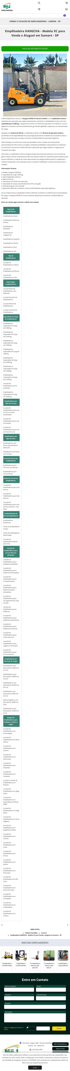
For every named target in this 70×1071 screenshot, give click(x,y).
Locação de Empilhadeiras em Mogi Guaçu (11, 791)
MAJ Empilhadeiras (60, 1044)
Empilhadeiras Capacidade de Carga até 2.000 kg (10, 394)
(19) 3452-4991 (37, 1050)
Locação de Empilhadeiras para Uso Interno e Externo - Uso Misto (11, 505)
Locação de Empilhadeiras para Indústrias (9, 609)
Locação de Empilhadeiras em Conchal (9, 836)
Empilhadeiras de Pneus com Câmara (11, 453)
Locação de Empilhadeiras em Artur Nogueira (11, 819)
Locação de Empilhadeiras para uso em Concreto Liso (11, 429)
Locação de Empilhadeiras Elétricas (11, 270)
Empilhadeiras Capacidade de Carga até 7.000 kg (10, 343)
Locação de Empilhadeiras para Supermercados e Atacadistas (9, 588)
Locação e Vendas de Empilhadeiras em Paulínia (10, 782)
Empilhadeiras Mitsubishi (8, 228)
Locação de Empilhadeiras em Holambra (9, 765)
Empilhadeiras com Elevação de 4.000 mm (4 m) (11, 711)
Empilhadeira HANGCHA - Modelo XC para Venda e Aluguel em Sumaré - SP (35, 33)
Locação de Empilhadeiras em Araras (9, 853)
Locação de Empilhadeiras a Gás (10, 276)
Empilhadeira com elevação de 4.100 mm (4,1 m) (10, 693)
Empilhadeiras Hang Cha (11, 239)
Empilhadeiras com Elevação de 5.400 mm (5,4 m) (11, 685)
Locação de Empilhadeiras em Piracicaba (9, 870)
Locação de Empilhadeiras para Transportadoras (9, 579)
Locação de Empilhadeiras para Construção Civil (9, 635)
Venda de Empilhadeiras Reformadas (11, 534)
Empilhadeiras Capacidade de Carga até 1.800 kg (10, 326)
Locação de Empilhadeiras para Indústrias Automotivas (11, 618)
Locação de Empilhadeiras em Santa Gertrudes (9, 888)
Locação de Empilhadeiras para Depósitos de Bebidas (10, 562)
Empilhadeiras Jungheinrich (8, 234)
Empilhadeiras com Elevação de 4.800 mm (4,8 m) (11, 676)
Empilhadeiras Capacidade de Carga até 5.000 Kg (10, 360)
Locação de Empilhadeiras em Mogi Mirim (11, 810)
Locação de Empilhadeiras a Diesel (11, 264)
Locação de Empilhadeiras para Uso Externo (11, 496)
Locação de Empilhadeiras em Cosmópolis (9, 896)
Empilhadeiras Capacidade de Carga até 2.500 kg (10, 334)
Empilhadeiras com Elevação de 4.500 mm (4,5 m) (11, 668)
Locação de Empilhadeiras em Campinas (9, 774)
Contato (67, 9)
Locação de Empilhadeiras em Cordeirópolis (9, 905)
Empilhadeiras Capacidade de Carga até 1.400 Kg (10, 377)
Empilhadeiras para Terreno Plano (9, 473)
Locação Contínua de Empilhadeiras (10, 311)
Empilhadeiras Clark (10, 247)
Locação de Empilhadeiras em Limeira (9, 913)
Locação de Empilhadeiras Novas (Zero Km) (10, 541)
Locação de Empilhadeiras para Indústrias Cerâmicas (10, 626)
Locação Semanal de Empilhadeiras (10, 298)
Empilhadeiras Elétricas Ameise (11, 221)
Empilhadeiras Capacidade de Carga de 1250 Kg (11, 351)
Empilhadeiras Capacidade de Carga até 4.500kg (10, 368)
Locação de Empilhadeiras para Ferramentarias (9, 652)
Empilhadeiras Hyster (10, 216)
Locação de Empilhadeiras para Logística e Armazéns (10, 643)
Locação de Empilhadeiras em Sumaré (9, 748)
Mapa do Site (60, 1049)
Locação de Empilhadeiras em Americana (9, 757)
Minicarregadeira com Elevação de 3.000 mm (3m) (11, 702)
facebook (64, 16)
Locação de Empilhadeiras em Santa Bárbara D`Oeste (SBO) (11, 801)
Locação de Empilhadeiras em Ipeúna (9, 862)
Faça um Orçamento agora (35, 48)
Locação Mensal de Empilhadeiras (9, 305)
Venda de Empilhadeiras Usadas (11, 528)
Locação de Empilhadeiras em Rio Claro (10, 879)
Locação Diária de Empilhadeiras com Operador (9, 291)
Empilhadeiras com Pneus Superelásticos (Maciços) (10, 445)
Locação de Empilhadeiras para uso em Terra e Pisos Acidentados (11, 411)
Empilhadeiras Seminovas (8, 521)
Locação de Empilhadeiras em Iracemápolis (9, 731)
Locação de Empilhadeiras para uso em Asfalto (11, 421)
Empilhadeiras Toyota (10, 243)
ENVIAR (59, 1028)
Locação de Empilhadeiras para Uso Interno (11, 487)
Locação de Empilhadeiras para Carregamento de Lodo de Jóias (11, 599)
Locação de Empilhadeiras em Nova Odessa (11, 740)
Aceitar (35, 1067)
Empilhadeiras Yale (9, 251)
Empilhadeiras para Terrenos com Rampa (10, 466)
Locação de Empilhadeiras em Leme (9, 845)
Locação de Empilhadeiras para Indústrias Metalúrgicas (11, 570)
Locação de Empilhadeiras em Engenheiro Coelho (9, 828)
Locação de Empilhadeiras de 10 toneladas (10, 386)
